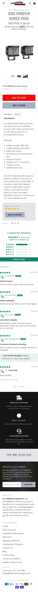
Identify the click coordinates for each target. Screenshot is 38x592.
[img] (5, 272)
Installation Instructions (13, 533)
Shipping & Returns (11, 540)
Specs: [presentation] (17, 114)
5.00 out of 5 (24, 237)
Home (5, 526)
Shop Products (9, 530)
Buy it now (19, 105)
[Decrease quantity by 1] (14, 89)
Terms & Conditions (11, 558)
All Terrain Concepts (19, 10)
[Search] (30, 3)
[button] (10, 244)
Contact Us (8, 548)
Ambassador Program (13, 544)
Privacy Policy (9, 555)
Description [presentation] (8, 114)
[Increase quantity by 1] (24, 89)
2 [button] (17, 386)
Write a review (15, 215)
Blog (5, 551)
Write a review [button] (19, 259)
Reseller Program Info (12, 562)
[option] (19, 52)
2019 (27, 580)
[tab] (8, 114)
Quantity (7, 89)
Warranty (7, 537)
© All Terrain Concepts (16, 580)
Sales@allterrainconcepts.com (16, 573)
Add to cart (19, 97)
